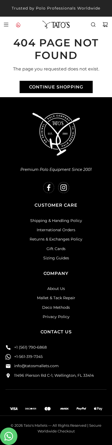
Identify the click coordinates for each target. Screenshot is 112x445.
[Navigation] (6, 25)
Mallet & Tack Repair (56, 297)
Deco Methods (56, 307)
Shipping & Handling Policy (56, 220)
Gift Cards (56, 248)
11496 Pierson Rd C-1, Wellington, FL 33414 (54, 375)
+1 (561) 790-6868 (30, 347)
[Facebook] (48, 187)
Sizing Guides (56, 258)
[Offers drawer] (18, 25)
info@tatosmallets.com (36, 365)
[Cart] (105, 25)
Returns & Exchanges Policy (56, 239)
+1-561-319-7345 (28, 356)
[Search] (93, 25)
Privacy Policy (56, 316)
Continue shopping (56, 87)
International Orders (56, 229)
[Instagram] (63, 187)
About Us (56, 288)
